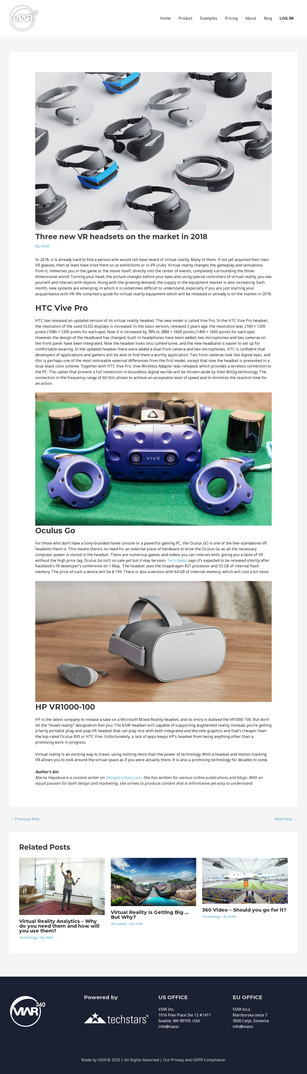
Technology (28, 937)
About (250, 18)
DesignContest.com (123, 777)
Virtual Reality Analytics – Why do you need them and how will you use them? (59, 926)
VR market (119, 923)
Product (185, 18)
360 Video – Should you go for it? (244, 910)
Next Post (286, 819)
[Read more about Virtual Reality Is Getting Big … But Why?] (153, 881)
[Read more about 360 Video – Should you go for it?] (245, 880)
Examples (208, 18)
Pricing (231, 18)
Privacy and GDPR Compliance (198, 1059)
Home (165, 18)
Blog (268, 18)
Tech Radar (177, 560)
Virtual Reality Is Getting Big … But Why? (150, 914)
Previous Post (25, 819)
